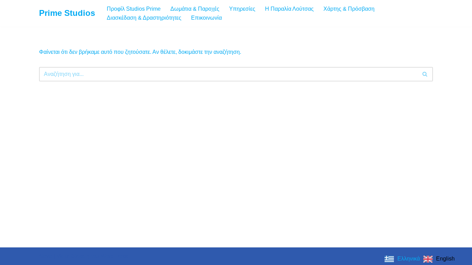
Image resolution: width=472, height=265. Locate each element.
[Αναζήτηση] (425, 74)
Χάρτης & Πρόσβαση (349, 9)
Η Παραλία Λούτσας (289, 9)
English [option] (445, 259)
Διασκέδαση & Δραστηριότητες (144, 18)
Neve (45, 256)
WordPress (114, 256)
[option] (439, 259)
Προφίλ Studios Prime (134, 9)
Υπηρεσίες (242, 9)
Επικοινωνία (206, 18)
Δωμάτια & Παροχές (194, 9)
